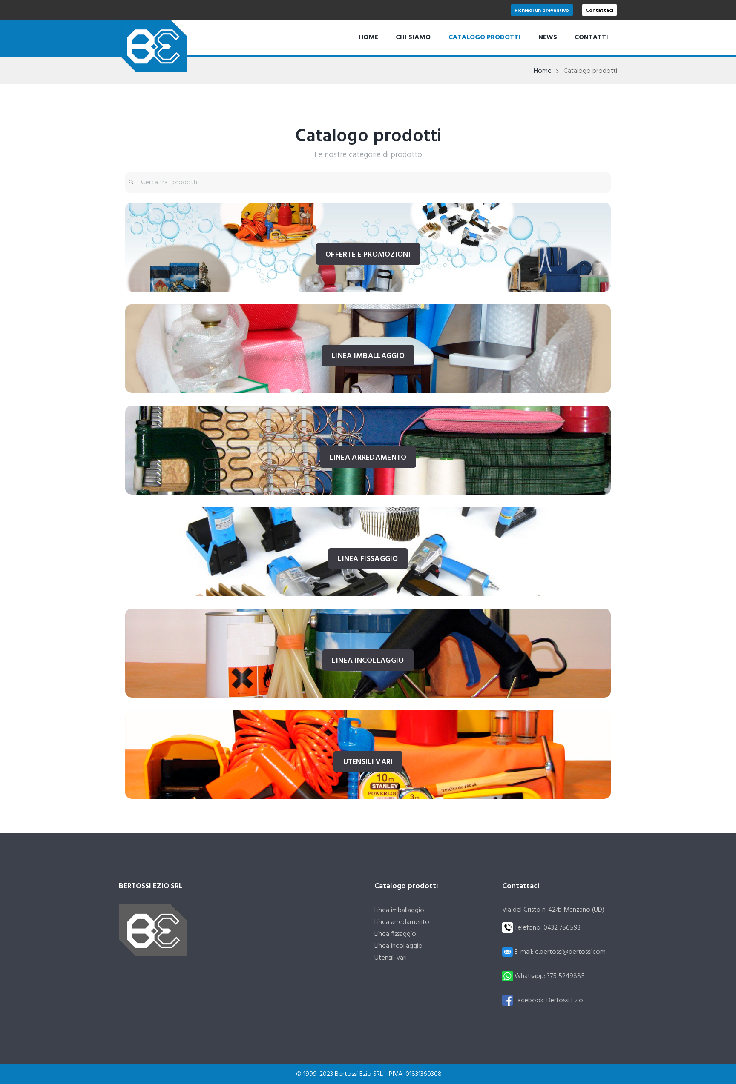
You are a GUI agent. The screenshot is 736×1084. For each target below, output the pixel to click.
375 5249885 (566, 976)
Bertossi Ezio (564, 1000)
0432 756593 (562, 927)
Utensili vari (390, 958)
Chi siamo (413, 37)
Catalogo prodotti (484, 37)
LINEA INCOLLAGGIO (368, 661)
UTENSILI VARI (368, 762)
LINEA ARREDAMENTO (367, 458)
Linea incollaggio (398, 946)
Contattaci (599, 10)
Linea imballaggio (399, 910)
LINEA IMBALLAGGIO (368, 356)
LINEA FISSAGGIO (368, 559)
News (547, 37)
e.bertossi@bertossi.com (570, 952)
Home (368, 37)
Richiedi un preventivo (542, 10)
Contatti (591, 37)
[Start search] (130, 182)
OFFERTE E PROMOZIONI (368, 255)
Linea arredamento (401, 922)
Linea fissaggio (395, 934)
